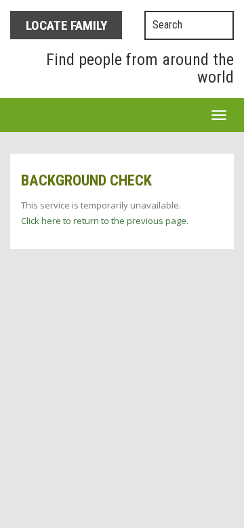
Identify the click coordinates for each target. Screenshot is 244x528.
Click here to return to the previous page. (104, 221)
